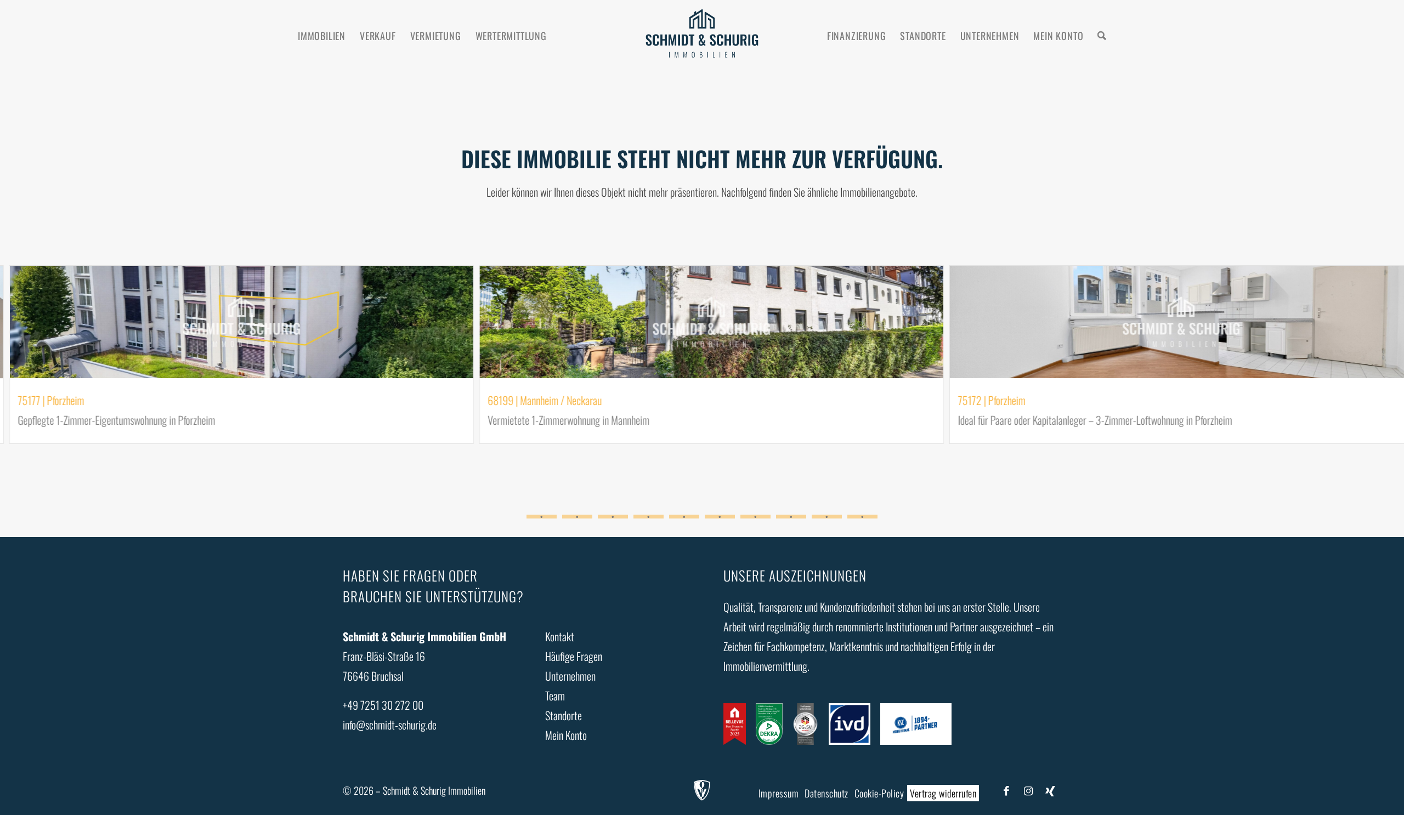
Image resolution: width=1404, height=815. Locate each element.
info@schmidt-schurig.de (390, 724)
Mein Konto (566, 735)
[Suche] (1101, 35)
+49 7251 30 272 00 (383, 705)
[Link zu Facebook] (1006, 790)
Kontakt (559, 636)
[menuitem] (322, 35)
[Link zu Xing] (1050, 790)
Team (555, 695)
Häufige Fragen (573, 656)
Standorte (563, 715)
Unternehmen (570, 676)
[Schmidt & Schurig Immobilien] (702, 35)
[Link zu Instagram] (1028, 790)
